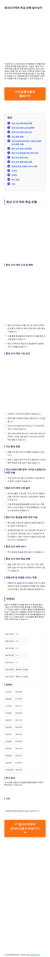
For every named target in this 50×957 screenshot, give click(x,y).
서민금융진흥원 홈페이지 (25, 93)
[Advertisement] (25, 36)
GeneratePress (34, 955)
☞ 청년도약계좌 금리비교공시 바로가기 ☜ (25, 828)
